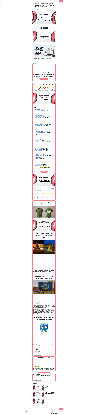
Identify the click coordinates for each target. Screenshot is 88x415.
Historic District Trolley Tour (38, 110)
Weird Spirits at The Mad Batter (39, 115)
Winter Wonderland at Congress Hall (39, 109)
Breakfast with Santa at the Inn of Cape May (40, 124)
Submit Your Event (44, 171)
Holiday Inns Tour (37, 158)
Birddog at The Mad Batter (38, 130)
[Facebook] (52, 411)
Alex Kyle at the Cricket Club (38, 165)
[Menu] (63, 0)
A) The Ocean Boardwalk (37, 351)
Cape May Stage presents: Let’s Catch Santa (40, 132)
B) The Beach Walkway (37, 352)
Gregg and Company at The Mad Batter (40, 163)
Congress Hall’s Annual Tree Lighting (39, 116)
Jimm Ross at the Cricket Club (39, 150)
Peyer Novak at (37, 131)
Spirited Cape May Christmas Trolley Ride (40, 155)
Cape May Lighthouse (37, 126)
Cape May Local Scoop (35, 3)
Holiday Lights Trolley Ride (38, 154)
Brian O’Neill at (37, 117)
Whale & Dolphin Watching (38, 148)
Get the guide (34, 63)
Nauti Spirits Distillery (41, 117)
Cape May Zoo (36, 157)
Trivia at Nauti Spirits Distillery (39, 149)
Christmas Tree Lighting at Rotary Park (40, 133)
